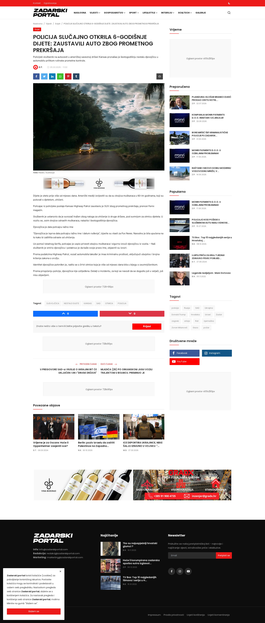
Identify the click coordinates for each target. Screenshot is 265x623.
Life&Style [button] (149, 12)
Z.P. (193, 103)
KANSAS (88, 303)
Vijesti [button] (94, 12)
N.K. (80, 450)
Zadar (219, 314)
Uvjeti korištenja (196, 614)
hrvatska (195, 314)
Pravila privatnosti (174, 614)
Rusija (187, 308)
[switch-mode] (229, 3)
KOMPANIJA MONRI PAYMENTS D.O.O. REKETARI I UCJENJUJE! (208, 116)
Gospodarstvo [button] (113, 12)
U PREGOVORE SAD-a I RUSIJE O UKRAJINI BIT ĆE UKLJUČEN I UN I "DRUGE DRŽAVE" (68, 371)
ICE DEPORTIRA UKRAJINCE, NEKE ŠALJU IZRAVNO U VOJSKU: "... (142, 444)
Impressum (154, 614)
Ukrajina (209, 308)
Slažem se (33, 611)
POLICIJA (122, 303)
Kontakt (37, 3)
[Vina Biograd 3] (99, 183)
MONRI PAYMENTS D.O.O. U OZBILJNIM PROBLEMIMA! (206, 152)
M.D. (125, 450)
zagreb (175, 321)
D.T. (35, 450)
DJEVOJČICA (53, 303)
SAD (98, 303)
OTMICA (109, 303)
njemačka (209, 321)
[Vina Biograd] (83, 485)
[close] (60, 571)
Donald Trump (179, 314)
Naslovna (80, 12)
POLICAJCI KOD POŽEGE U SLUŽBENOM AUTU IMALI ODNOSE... (210, 221)
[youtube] (188, 571)
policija (175, 308)
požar (206, 327)
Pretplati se (224, 555)
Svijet (57, 23)
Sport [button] (133, 12)
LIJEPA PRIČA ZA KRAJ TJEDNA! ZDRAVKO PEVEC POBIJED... (208, 257)
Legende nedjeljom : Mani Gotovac (211, 273)
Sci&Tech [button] (184, 12)
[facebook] (171, 571)
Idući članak (107, 364)
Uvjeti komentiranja (219, 614)
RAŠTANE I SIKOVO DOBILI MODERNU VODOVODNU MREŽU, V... (211, 170)
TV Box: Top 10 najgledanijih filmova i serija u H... (139, 579)
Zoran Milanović (179, 327)
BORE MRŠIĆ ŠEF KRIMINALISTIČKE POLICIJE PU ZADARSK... (210, 134)
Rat (196, 321)
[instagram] (179, 571)
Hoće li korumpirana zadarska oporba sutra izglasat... (141, 562)
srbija (187, 321)
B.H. (193, 276)
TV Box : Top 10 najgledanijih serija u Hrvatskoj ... (212, 239)
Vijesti (49, 23)
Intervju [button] (166, 12)
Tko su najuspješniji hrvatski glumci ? (140, 545)
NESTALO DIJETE (71, 303)
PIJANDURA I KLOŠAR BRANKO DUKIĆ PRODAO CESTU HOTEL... (211, 98)
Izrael (208, 314)
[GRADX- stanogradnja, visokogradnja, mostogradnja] (182, 485)
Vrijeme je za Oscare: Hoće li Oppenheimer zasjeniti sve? (50, 444)
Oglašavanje (50, 3)
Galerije (201, 12)
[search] (229, 12)
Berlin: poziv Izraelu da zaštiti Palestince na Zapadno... (96, 444)
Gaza (195, 327)
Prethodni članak (88, 364)
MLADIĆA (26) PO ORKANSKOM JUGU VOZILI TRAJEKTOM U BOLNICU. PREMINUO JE (126, 371)
